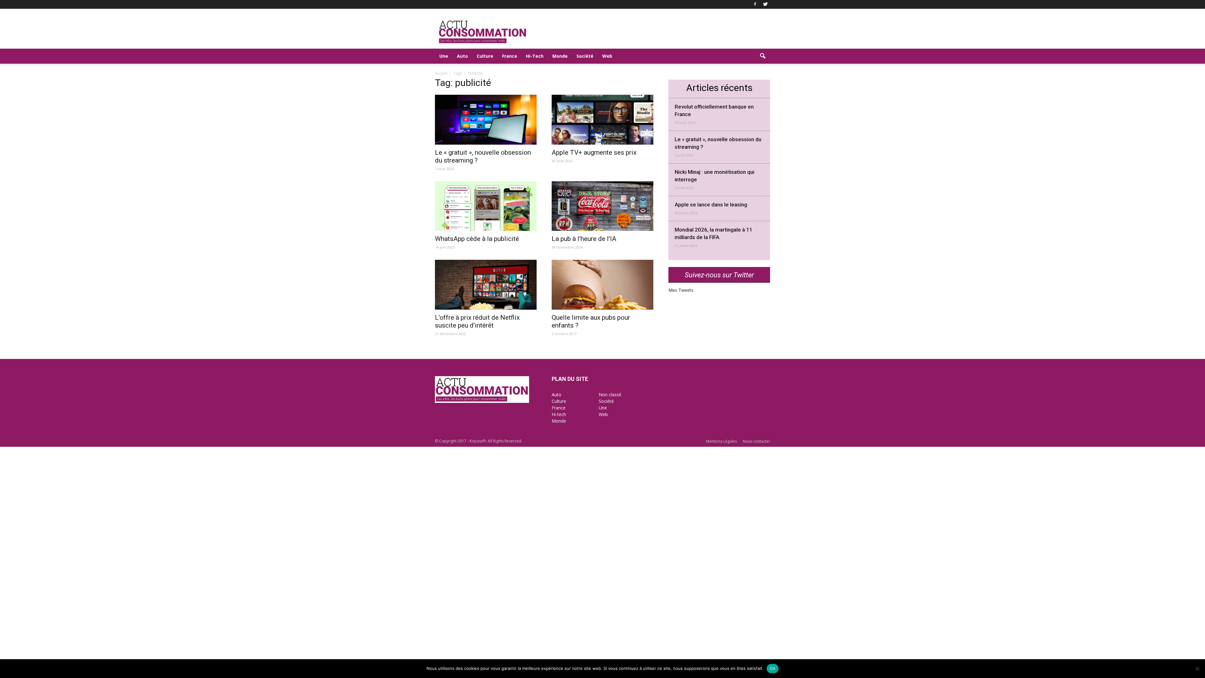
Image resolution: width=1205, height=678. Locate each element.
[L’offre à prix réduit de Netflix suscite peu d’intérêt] (486, 285)
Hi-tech (559, 414)
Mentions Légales (721, 441)
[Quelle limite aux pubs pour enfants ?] (602, 285)
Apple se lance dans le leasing (711, 204)
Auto (462, 56)
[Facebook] (755, 4)
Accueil (441, 73)
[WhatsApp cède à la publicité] (486, 206)
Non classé (610, 395)
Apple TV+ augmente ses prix (594, 152)
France (509, 56)
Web (607, 56)
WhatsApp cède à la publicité (477, 239)
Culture (485, 56)
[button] (762, 56)
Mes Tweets (681, 290)
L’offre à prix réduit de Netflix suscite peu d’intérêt (477, 321)
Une (443, 56)
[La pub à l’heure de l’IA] (602, 206)
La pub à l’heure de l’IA (584, 239)
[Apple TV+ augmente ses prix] (602, 120)
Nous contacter (756, 441)
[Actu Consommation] (482, 401)
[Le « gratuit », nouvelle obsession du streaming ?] (486, 120)
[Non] (1197, 668)
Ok (772, 668)
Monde (560, 56)
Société (584, 56)
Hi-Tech (535, 56)
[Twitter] (765, 4)
